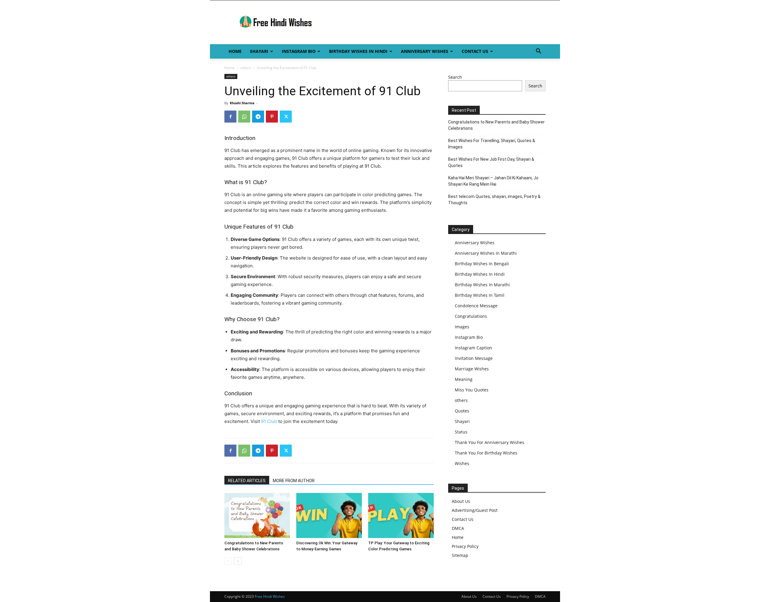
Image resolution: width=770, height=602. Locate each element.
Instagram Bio (299, 51)
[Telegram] (258, 117)
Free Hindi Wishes (270, 596)
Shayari (259, 51)
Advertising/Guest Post (474, 510)
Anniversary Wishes (424, 51)
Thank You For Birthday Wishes (486, 453)
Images (462, 327)
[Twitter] (286, 117)
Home (235, 51)
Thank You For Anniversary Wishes (489, 442)
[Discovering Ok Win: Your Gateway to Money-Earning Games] (329, 515)
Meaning (464, 379)
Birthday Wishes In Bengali (482, 263)
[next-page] (238, 561)
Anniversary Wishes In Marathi (486, 253)
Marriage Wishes (472, 369)
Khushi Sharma (242, 103)
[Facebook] (230, 117)
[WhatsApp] (244, 117)
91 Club (269, 421)
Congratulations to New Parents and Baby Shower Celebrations (496, 125)
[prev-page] (228, 561)
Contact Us (475, 51)
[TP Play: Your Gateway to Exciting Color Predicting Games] (401, 515)
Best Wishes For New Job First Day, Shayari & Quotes (491, 162)
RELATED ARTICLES (247, 480)
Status (461, 432)
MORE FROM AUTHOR (294, 480)
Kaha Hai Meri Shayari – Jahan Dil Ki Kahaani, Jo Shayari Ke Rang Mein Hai (493, 181)
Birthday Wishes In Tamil (479, 295)
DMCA (458, 528)
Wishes (462, 463)
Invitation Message (474, 358)
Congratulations (471, 316)
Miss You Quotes (471, 390)
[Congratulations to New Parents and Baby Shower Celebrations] (257, 515)
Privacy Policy (465, 546)
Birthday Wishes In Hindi (358, 51)
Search (455, 77)
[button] (538, 52)
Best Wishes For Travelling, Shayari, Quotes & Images (491, 143)
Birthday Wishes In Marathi (482, 284)
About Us (461, 501)
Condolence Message (476, 306)
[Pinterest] (272, 117)
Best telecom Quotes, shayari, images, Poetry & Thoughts (494, 199)
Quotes (462, 411)
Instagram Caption (473, 348)
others (245, 67)
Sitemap (460, 555)
